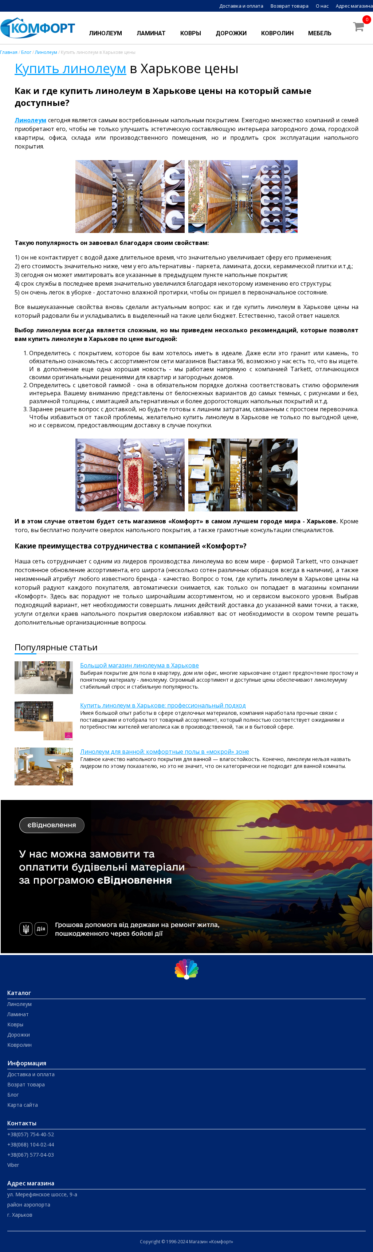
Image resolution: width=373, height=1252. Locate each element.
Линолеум (105, 33)
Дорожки (231, 33)
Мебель (319, 33)
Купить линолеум (70, 68)
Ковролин (277, 33)
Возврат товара (290, 6)
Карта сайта (22, 1104)
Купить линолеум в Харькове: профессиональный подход (163, 705)
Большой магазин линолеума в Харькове (139, 665)
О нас (322, 6)
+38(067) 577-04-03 (30, 1154)
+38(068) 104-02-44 (30, 1144)
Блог (26, 52)
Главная (8, 52)
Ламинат (151, 33)
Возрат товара (26, 1084)
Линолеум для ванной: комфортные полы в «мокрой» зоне (164, 752)
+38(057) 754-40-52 (30, 1134)
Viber (13, 1164)
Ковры (190, 33)
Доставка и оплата (241, 6)
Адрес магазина (354, 6)
